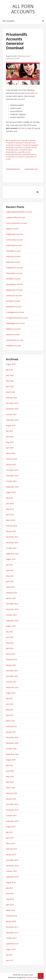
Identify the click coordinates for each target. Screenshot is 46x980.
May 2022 (10, 643)
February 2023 (11, 593)
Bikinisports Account (14, 307)
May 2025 (10, 442)
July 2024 (9, 498)
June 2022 (10, 637)
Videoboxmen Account (14, 340)
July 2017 (9, 955)
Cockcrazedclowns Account (16, 223)
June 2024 (10, 503)
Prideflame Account (13, 345)
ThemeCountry (32, 977)
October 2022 (11, 615)
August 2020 (11, 760)
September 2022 (12, 620)
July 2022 (9, 632)
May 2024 (10, 509)
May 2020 (10, 776)
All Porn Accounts (23, 9)
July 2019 (9, 832)
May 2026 (10, 381)
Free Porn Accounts (12, 58)
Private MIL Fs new (29, 143)
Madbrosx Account (13, 329)
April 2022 (10, 648)
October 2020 (11, 749)
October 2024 (11, 481)
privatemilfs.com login (13, 154)
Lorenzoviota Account (14, 240)
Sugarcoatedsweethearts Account (19, 212)
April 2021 (10, 715)
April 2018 (10, 905)
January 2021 (11, 732)
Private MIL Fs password (14, 145)
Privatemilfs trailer (12, 150)
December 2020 (12, 737)
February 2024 (11, 526)
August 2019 (11, 826)
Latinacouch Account (14, 295)
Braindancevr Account (14, 268)
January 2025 (11, 464)
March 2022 (10, 654)
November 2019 (12, 810)
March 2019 (10, 843)
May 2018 (10, 899)
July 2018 (9, 888)
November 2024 (12, 475)
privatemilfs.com (31, 93)
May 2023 (10, 576)
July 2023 (9, 565)
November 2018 (12, 866)
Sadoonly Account (13, 262)
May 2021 (10, 710)
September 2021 (12, 687)
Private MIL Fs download (14, 143)
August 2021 (11, 693)
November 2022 (12, 609)
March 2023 (10, 587)
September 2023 (12, 554)
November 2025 (12, 409)
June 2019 (10, 838)
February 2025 (11, 459)
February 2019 (11, 849)
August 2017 (11, 949)
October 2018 (11, 871)
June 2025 (10, 437)
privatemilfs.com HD (23, 152)
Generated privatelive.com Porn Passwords (14, 169)
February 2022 (11, 659)
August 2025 (11, 425)
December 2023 (12, 537)
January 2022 (11, 665)
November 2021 (12, 676)
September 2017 (12, 944)
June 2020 (10, 771)
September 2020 (12, 754)
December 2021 (12, 670)
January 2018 (11, 921)
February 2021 (11, 726)
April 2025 (10, 448)
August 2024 (11, 492)
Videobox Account (13, 334)
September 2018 (12, 877)
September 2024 (12, 487)
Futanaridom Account (14, 273)
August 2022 (11, 626)
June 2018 (10, 893)
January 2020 (11, 799)
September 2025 (12, 420)
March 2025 (10, 453)
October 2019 (11, 815)
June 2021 (10, 704)
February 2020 (11, 793)
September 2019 (12, 821)
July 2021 (9, 698)
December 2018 (12, 860)
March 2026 (10, 392)
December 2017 (12, 927)
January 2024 (11, 531)
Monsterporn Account (14, 284)
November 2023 (12, 542)
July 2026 (9, 370)
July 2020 (9, 765)
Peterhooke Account (14, 245)
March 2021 (10, 721)
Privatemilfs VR (11, 152)
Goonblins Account (13, 279)
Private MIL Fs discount (28, 141)
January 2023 (11, 598)
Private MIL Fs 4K (14, 141)
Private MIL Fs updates (30, 145)
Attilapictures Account (14, 290)
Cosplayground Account (15, 312)
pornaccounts (25, 56)
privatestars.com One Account (32, 169)
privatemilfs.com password (15, 157)
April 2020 (10, 782)
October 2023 (11, 548)
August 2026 (11, 364)
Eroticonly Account (13, 256)
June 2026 (10, 375)
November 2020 (12, 743)
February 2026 (11, 398)
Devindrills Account (13, 251)
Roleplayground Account (15, 323)
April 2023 (10, 581)
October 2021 (11, 682)
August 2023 (11, 559)
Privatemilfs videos (25, 150)
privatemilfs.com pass (29, 154)
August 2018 (11, 882)
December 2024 (12, 470)
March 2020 (10, 788)
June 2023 (10, 570)
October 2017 (11, 938)
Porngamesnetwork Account (17, 318)
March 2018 (10, 910)
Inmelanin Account (13, 301)
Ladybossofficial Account (15, 217)
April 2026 (10, 386)
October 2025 (11, 414)
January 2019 (11, 854)
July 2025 (9, 431)
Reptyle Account (12, 229)
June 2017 (10, 960)
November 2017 (12, 932)
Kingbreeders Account (14, 234)
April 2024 (10, 514)
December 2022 (12, 604)
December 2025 (12, 403)
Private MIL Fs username (14, 147)
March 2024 (10, 520)
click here (21, 128)
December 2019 (12, 804)
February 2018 (11, 916)
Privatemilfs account (30, 147)
